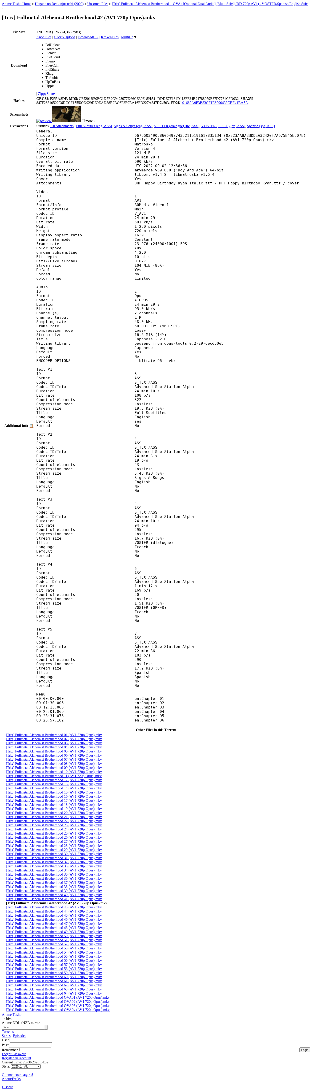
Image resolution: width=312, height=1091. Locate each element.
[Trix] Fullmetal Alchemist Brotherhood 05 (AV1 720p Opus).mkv (54, 751)
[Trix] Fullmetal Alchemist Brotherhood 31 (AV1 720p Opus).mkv (54, 858)
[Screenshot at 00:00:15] (44, 121)
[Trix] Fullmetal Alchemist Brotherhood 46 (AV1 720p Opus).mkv (54, 919)
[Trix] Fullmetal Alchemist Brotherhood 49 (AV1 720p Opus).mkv (54, 932)
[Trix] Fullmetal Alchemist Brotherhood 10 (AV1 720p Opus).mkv (54, 772)
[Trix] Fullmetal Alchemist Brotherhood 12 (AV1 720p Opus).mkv (54, 780)
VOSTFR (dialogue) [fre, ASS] (176, 126)
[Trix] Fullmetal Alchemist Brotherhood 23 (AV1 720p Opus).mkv (54, 825)
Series (6, 1036)
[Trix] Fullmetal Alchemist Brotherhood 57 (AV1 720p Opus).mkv (54, 965)
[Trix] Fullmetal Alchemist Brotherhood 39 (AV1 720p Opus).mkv (54, 891)
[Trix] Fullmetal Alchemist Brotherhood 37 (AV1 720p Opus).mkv (54, 882)
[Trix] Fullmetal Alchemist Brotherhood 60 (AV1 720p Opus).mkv (54, 977)
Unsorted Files (97, 4)
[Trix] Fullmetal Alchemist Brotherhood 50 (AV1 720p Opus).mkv (54, 936)
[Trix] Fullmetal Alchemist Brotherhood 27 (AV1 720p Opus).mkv (54, 841)
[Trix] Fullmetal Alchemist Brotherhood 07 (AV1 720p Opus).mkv (54, 759)
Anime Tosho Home (16, 4)
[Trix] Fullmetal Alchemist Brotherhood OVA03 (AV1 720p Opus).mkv (58, 1006)
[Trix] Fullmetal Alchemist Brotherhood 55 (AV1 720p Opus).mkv (54, 956)
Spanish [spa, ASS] (261, 126)
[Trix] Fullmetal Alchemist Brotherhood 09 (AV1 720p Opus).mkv (54, 768)
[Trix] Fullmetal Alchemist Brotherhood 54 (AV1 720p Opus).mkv (54, 952)
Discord (7, 1087)
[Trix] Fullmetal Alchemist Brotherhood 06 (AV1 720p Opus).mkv (54, 755)
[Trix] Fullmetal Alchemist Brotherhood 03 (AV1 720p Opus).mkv (54, 743)
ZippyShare (46, 94)
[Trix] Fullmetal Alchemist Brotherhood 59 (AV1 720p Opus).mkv (54, 973)
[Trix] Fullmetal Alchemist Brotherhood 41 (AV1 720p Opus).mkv (54, 899)
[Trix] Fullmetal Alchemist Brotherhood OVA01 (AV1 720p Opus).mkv (58, 997)
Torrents (8, 1032)
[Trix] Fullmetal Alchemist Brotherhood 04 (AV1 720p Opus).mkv (54, 747)
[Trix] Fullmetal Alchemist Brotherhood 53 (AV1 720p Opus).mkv (54, 948)
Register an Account (16, 1058)
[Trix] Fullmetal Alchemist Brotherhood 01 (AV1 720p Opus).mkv (54, 735)
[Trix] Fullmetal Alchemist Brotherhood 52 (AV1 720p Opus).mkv (54, 944)
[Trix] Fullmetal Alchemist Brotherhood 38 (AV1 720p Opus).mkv (54, 887)
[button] (83, 120)
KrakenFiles (110, 37)
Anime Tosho (11, 1014)
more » (90, 121)
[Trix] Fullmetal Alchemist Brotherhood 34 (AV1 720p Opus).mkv (54, 870)
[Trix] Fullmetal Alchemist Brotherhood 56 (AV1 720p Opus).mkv (54, 960)
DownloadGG (88, 37)
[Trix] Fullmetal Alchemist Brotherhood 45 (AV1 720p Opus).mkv (54, 915)
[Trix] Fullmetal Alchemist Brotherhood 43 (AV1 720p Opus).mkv (54, 907)
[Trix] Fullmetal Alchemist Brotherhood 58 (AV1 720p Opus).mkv (54, 969)
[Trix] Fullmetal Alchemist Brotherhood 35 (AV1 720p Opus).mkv (54, 874)
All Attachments (62, 126)
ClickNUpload (64, 37)
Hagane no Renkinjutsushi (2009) (59, 4)
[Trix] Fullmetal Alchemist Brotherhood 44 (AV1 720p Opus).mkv (54, 911)
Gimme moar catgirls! (17, 1075)
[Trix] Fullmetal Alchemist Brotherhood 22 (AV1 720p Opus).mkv (54, 821)
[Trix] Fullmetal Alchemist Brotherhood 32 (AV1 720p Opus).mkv (54, 862)
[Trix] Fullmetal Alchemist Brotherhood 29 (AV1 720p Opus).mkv (54, 850)
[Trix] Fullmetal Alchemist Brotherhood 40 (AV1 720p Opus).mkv (54, 895)
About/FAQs (11, 1079)
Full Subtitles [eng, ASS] (94, 126)
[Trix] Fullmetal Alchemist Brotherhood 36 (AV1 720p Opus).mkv (54, 878)
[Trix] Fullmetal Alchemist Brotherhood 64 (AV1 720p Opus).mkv (54, 993)
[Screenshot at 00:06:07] (66, 121)
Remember (10, 1050)
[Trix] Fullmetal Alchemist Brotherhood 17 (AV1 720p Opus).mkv (54, 800)
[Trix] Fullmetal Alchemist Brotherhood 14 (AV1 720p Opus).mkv (54, 788)
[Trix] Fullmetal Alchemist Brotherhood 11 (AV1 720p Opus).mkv (54, 776)
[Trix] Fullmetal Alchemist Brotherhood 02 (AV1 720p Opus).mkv (54, 739)
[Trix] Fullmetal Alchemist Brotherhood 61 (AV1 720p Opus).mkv (54, 981)
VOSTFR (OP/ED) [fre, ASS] (223, 126)
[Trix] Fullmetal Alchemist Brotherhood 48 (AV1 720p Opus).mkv (54, 928)
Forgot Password (14, 1054)
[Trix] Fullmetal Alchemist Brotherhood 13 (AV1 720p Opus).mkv (54, 784)
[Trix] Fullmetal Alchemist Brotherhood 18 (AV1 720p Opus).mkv (54, 805)
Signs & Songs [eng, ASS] (133, 126)
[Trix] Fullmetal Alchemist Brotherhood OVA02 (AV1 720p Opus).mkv (58, 1001)
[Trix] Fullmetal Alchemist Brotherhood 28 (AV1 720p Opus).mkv (54, 846)
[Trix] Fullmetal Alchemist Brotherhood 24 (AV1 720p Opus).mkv (54, 829)
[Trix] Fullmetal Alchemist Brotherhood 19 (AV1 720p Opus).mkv (54, 809)
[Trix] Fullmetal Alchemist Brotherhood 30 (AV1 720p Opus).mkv (54, 854)
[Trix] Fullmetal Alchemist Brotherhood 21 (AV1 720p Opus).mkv (54, 817)
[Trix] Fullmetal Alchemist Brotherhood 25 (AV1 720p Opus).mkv (54, 833)
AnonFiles (43, 37)
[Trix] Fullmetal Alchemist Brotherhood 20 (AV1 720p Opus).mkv (54, 813)
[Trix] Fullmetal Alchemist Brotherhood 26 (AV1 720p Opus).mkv (54, 837)
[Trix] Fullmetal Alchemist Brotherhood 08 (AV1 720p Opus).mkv (54, 763)
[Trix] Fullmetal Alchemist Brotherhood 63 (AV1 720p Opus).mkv (54, 989)
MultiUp (127, 37)
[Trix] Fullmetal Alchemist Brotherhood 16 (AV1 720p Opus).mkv (54, 796)
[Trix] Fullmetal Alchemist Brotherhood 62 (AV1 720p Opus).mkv (54, 985)
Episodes (19, 1036)
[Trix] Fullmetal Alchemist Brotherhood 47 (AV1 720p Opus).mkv (54, 924)
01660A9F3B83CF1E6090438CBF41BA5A (215, 103)
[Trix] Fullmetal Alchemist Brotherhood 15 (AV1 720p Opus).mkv (54, 792)
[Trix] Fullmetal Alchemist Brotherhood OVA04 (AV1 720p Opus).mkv (58, 1010)
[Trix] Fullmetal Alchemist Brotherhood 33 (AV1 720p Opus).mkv (54, 866)
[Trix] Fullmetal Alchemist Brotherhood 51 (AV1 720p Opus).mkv (54, 940)
